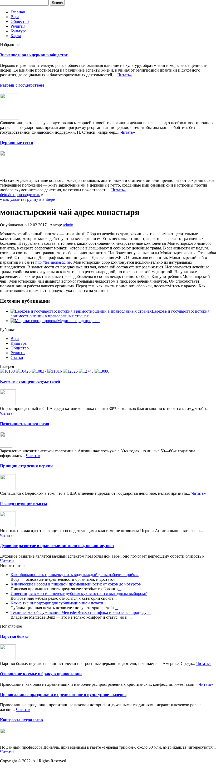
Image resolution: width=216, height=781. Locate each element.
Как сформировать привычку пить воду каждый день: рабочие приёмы (75, 574)
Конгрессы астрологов (21, 720)
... (117, 579)
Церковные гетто (16, 142)
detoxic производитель (20, 194)
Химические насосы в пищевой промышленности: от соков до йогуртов (76, 584)
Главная (18, 12)
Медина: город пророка (78, 320)
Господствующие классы (23, 503)
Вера (15, 16)
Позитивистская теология (24, 424)
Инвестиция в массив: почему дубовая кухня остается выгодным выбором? (79, 593)
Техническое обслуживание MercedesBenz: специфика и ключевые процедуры (81, 612)
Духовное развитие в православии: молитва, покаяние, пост (57, 545)
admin (68, 225)
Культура (19, 31)
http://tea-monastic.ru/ (53, 262)
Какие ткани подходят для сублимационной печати (57, 603)
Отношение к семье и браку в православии (41, 674)
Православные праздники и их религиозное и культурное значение (63, 694)
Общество (20, 21)
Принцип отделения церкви (26, 466)
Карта (16, 35)
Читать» (124, 75)
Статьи (17, 357)
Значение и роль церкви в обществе (34, 55)
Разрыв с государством (22, 85)
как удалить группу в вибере (29, 199)
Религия (18, 26)
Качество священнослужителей (30, 381)
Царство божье (14, 636)
